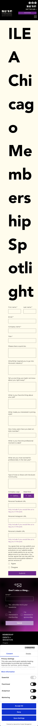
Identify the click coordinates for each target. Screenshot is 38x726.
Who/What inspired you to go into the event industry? (21, 362)
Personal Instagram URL (17, 516)
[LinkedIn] (35, 3)
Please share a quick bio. (17, 346)
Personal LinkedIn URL (16, 531)
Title (10, 336)
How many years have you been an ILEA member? (21, 430)
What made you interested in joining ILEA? (21, 413)
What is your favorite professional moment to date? (20, 442)
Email (10, 317)
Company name (14, 327)
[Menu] (35, 16)
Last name (27, 307)
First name (12, 307)
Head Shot (27, 492)
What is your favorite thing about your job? (20, 396)
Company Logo (14, 492)
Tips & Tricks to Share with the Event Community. (21, 476)
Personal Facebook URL (17, 501)
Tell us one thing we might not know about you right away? (21, 379)
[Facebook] (32, 3)
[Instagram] (30, 3)
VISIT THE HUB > (31, 9)
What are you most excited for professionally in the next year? (19, 459)
